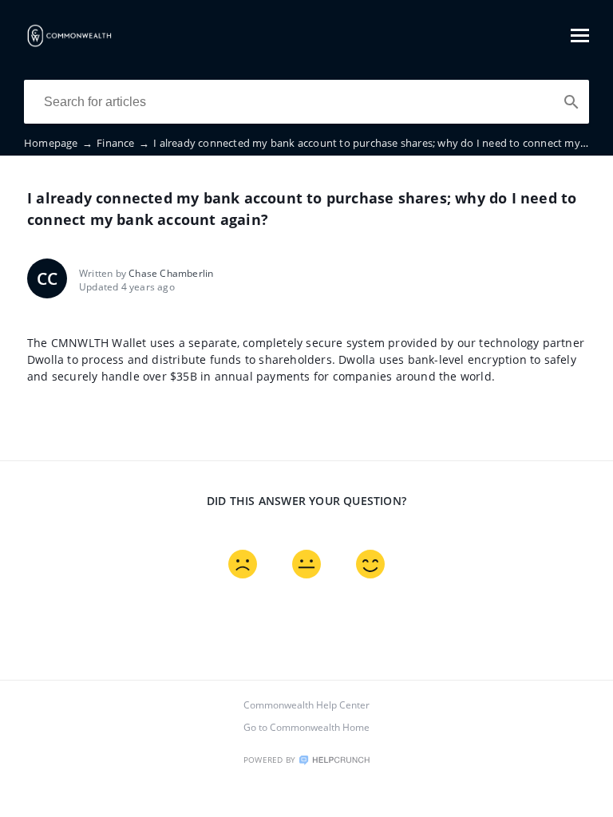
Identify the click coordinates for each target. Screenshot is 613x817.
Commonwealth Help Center (306, 705)
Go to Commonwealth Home (306, 727)
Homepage (58, 143)
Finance (123, 143)
